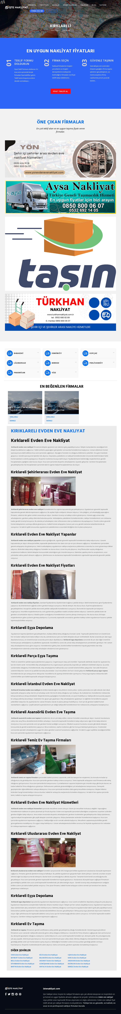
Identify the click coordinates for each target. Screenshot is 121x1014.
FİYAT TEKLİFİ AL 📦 (34, 517)
